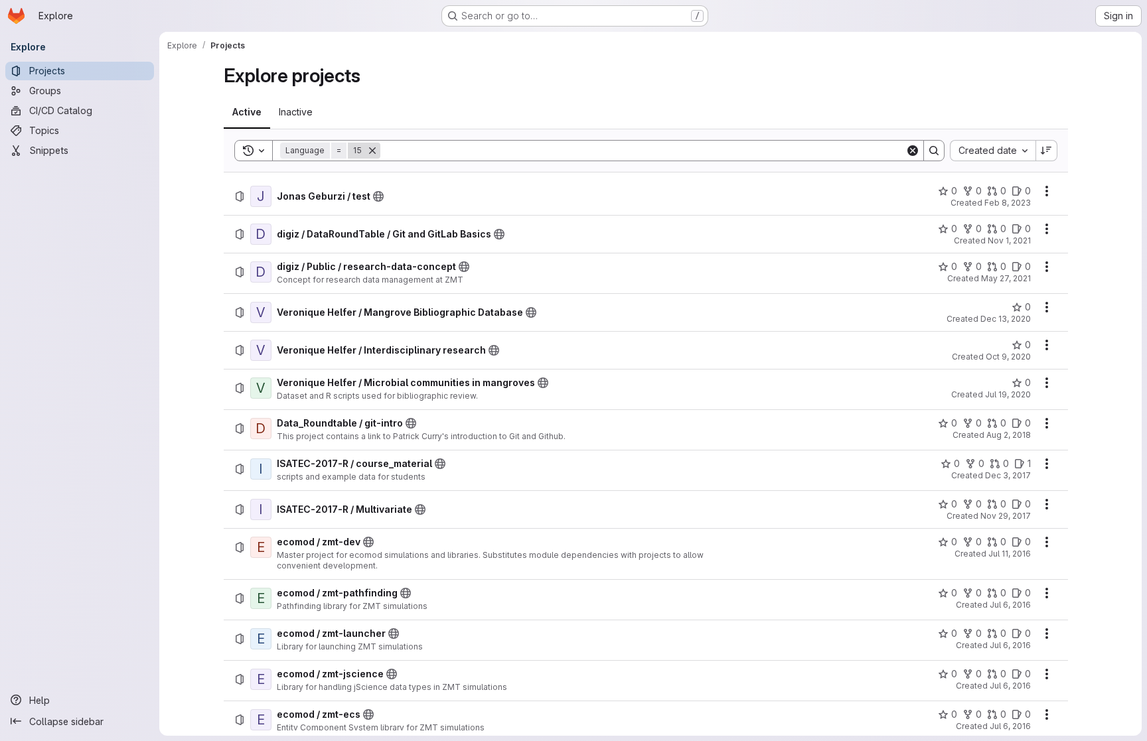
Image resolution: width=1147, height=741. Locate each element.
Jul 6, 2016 (1010, 605)
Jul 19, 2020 (1008, 394)
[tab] (247, 112)
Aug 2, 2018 (1008, 435)
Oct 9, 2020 (1008, 357)
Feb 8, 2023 (1007, 203)
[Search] (934, 150)
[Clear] (913, 151)
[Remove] (372, 151)
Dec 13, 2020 (1005, 319)
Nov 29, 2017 (1005, 516)
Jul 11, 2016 (1009, 554)
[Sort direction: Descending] (1046, 150)
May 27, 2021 (1006, 278)
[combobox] (992, 150)
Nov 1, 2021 (1009, 240)
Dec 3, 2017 (1008, 475)
